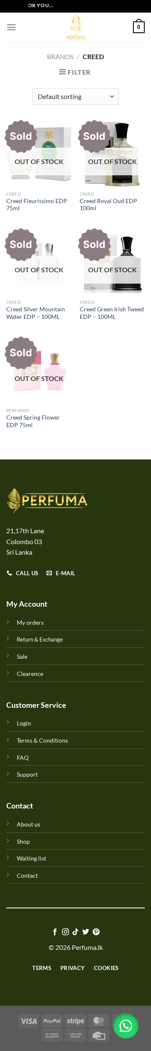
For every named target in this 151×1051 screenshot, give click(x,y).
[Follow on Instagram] (65, 932)
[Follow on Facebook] (55, 932)
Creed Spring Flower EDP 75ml (33, 421)
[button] (125, 1025)
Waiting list (31, 858)
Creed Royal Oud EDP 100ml (108, 205)
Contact (27, 875)
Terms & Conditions (42, 740)
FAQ (23, 757)
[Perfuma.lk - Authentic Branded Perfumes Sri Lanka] (75, 27)
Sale (22, 656)
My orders (30, 622)
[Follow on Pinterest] (96, 932)
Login (24, 723)
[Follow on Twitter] (85, 932)
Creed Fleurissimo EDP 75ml (36, 205)
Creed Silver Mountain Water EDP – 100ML (35, 313)
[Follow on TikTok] (75, 932)
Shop (23, 841)
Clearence (30, 673)
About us (28, 824)
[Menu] (11, 27)
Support (27, 774)
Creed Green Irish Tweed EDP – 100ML (112, 313)
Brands (60, 56)
